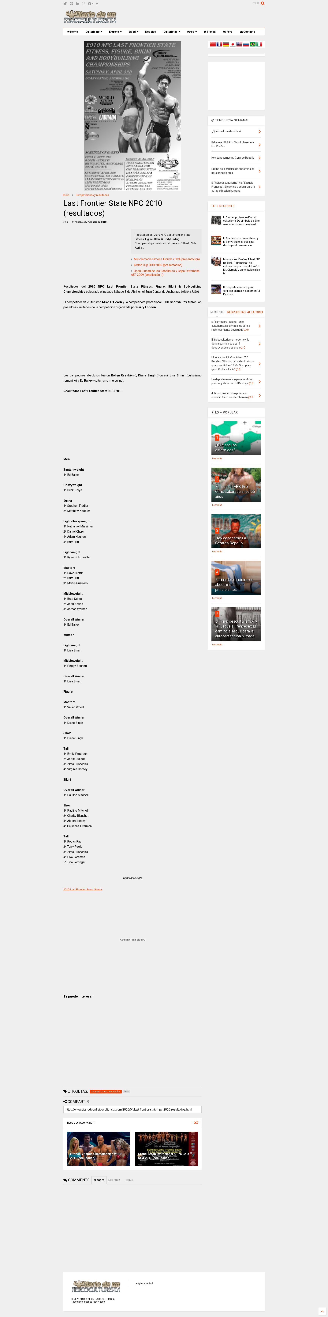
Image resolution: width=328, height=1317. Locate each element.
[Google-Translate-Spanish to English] (239, 46)
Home (74, 31)
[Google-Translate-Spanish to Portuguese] (253, 46)
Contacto (249, 31)
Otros (190, 31)
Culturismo (92, 31)
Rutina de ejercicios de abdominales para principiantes (234, 584)
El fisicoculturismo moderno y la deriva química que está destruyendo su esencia (240, 242)
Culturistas (170, 31)
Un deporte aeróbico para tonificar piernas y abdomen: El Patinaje (241, 291)
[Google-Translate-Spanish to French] (219, 46)
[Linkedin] (77, 3)
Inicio (66, 195)
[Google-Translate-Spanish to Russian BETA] (246, 46)
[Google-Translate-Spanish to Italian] (259, 46)
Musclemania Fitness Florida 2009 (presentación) (167, 259)
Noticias (150, 31)
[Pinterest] (71, 3)
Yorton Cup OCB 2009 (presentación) (158, 265)
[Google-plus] (90, 3)
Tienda (211, 31)
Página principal (144, 1283)
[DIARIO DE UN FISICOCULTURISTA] (90, 22)
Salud (132, 31)
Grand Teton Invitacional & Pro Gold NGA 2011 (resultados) (163, 1156)
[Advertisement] (195, 17)
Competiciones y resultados (92, 195)
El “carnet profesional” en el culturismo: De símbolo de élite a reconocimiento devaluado (241, 221)
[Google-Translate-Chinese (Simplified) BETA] (213, 46)
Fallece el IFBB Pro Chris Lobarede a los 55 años (235, 491)
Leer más (217, 458)
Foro (229, 31)
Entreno (114, 31)
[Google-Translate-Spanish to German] (226, 46)
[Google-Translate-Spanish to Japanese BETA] (233, 46)
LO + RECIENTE (222, 206)
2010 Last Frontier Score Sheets (82, 889)
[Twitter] (65, 3)
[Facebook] (97, 3)
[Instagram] (83, 3)
